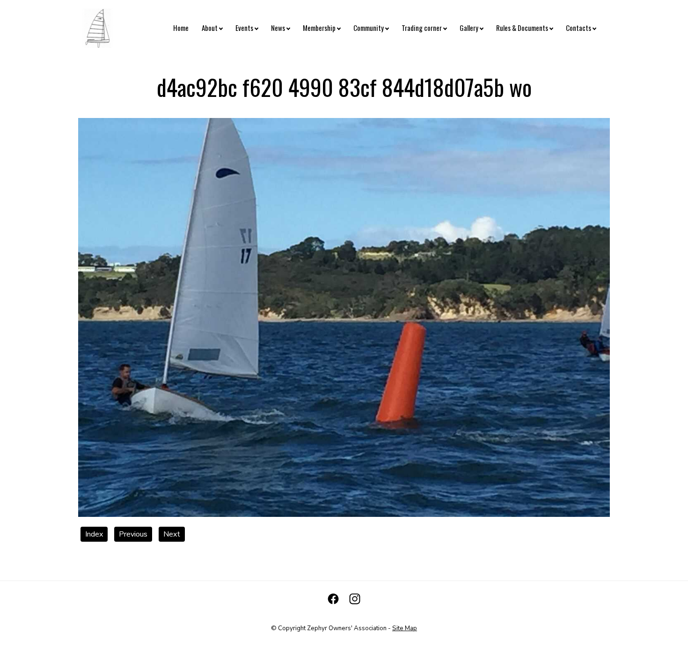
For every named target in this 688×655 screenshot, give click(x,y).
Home (181, 27)
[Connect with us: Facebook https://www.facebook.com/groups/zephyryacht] (333, 598)
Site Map (404, 628)
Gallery (469, 27)
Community (368, 27)
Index (94, 534)
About (210, 27)
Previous (133, 534)
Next (171, 534)
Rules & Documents (522, 27)
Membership (319, 27)
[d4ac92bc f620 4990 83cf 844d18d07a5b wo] (344, 514)
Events (244, 27)
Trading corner (422, 27)
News (278, 27)
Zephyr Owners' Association (347, 628)
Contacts (578, 27)
